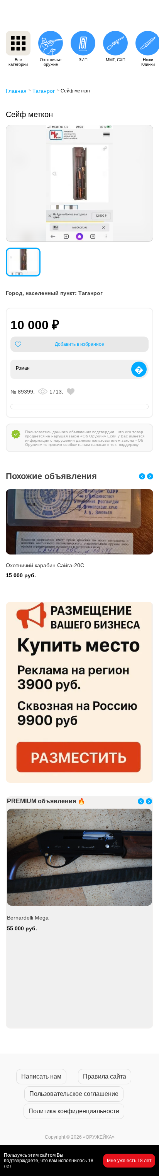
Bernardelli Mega (28, 918)
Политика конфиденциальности (74, 1111)
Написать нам (41, 1076)
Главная (16, 91)
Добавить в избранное (79, 344)
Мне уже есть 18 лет (129, 1160)
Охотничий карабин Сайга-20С (45, 565)
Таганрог (43, 91)
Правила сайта (104, 1076)
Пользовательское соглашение (73, 1094)
